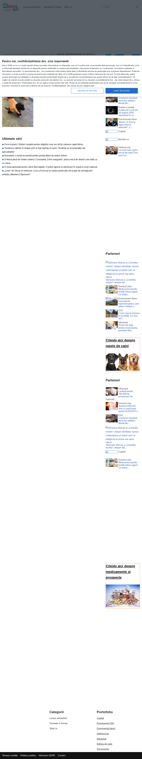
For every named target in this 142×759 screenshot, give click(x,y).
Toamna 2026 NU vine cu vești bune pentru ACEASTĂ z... (128, 408)
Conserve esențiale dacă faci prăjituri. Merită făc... (128, 100)
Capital (100, 718)
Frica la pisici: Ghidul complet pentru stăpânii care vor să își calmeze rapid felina (43, 144)
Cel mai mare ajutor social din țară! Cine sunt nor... (128, 152)
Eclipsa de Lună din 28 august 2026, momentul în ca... (128, 112)
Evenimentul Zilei (105, 723)
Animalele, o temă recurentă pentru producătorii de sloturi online (35, 155)
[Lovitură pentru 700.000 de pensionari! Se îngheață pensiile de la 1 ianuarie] (112, 392)
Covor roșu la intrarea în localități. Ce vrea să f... (129, 316)
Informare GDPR (47, 755)
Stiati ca (53, 728)
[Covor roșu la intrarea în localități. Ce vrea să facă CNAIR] (112, 314)
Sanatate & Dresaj (58, 723)
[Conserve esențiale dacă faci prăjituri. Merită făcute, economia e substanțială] (112, 98)
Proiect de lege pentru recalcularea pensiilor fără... (127, 328)
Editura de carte (104, 744)
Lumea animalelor (58, 718)
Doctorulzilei (103, 749)
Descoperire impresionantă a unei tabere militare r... (128, 304)
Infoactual (101, 739)
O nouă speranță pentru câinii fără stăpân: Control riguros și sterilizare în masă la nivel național (50, 167)
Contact (61, 755)
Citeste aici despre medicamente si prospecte (120, 571)
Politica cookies (28, 755)
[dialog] (71, 76)
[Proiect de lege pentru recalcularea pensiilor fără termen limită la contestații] (112, 326)
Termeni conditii (10, 755)
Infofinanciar (103, 734)
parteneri (16, 65)
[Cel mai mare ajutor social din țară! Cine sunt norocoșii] (112, 151)
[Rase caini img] (123, 370)
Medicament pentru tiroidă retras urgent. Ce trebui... (128, 292)
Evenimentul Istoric (106, 728)
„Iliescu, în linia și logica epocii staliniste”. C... (126, 125)
